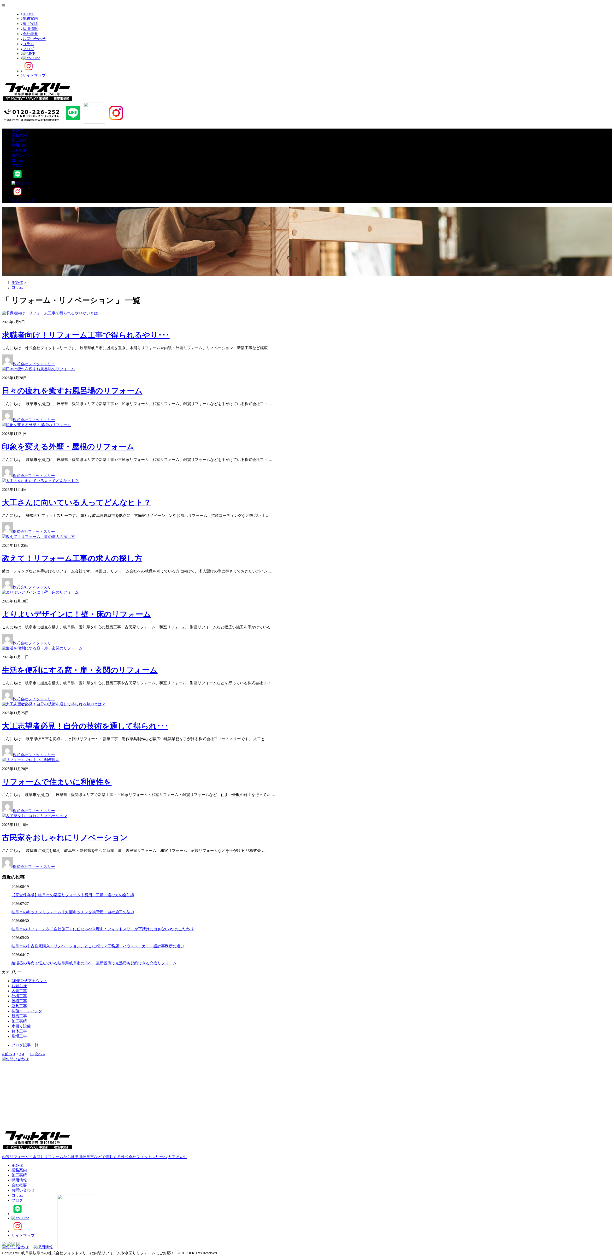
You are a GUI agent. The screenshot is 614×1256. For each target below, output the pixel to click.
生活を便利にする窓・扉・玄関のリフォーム (80, 670)
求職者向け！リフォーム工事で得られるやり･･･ (86, 335)
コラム (28, 44)
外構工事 (19, 996)
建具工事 (19, 1006)
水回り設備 (21, 1026)
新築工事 (19, 1016)
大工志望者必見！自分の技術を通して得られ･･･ (85, 726)
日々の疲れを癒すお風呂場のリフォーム (72, 390)
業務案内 (30, 19)
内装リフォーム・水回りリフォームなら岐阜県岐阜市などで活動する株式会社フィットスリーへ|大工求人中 (94, 1157)
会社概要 (30, 34)
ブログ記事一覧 (25, 1045)
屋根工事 (19, 1001)
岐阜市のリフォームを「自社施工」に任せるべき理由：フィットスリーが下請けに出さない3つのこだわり (103, 929)
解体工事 (19, 1031)
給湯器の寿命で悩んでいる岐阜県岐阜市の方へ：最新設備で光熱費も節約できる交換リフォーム (94, 963)
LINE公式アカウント (29, 981)
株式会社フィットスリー (34, 364)
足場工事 (19, 1036)
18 (32, 1054)
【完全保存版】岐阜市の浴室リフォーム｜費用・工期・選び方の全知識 (73, 895)
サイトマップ (34, 75)
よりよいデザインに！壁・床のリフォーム (76, 614)
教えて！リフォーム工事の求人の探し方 (72, 558)
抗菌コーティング (27, 1011)
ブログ (28, 49)
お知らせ (19, 986)
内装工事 (19, 991)
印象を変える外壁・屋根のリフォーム (68, 446)
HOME (28, 14)
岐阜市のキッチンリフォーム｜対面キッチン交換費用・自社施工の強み (73, 912)
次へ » (40, 1054)
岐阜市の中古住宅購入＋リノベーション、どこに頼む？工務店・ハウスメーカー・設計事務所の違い (98, 946)
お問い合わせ (34, 39)
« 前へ (7, 1054)
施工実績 (30, 24)
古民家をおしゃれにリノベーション (65, 837)
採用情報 (30, 29)
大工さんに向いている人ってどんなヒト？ (76, 502)
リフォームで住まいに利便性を (57, 782)
